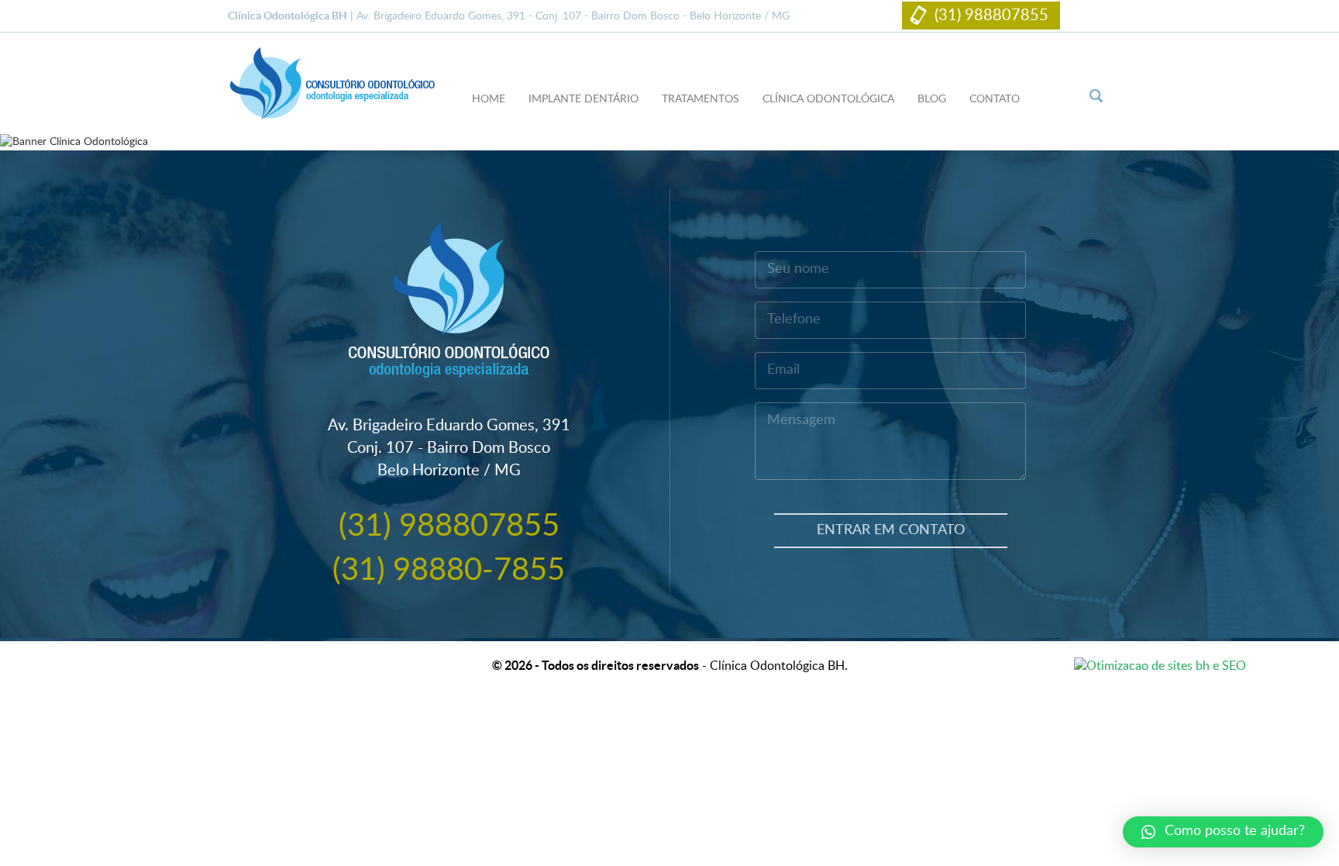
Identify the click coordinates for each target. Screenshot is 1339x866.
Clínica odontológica (828, 99)
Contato (994, 99)
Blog (931, 99)
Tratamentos (700, 99)
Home (488, 99)
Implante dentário (583, 99)
